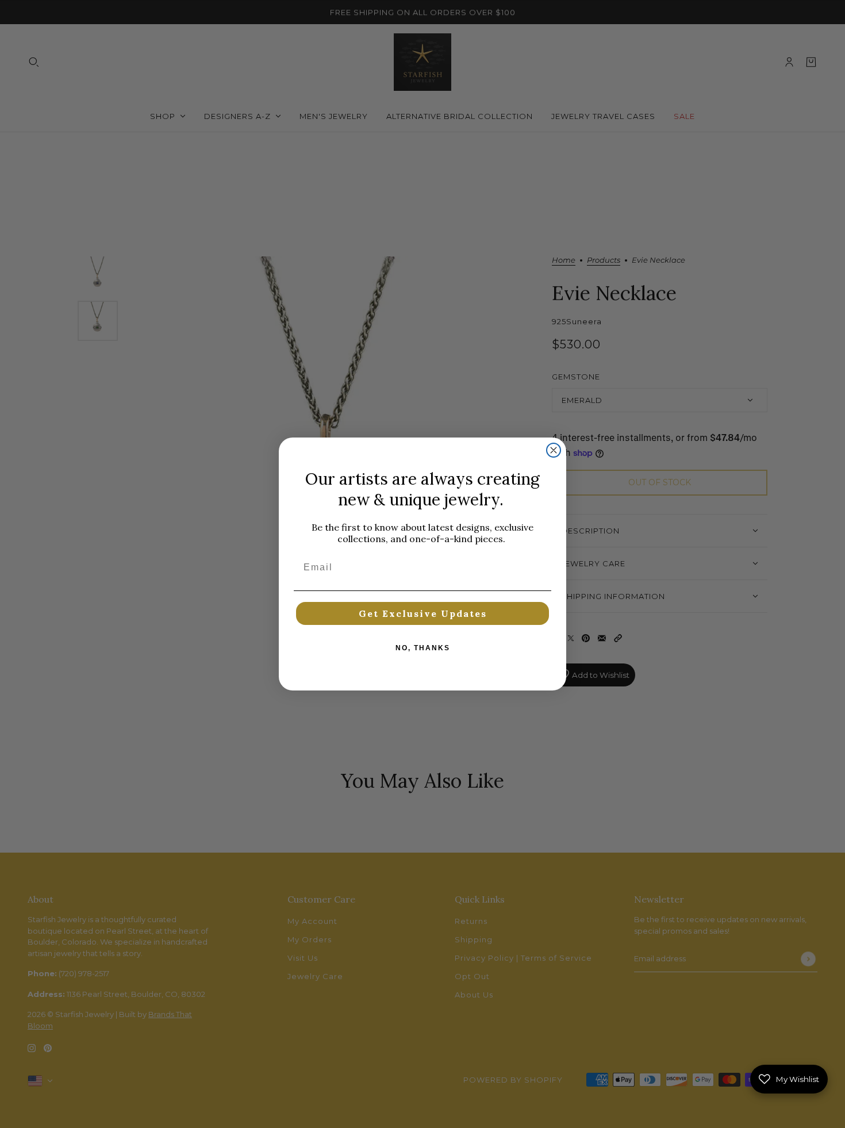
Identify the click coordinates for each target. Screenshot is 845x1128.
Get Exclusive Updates (423, 613)
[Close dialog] (553, 450)
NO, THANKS (422, 648)
